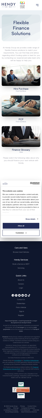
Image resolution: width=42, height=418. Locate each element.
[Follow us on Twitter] (19, 295)
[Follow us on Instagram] (16, 295)
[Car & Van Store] (22, 5)
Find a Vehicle (21, 307)
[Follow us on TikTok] (29, 295)
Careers (21, 284)
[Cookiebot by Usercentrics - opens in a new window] (30, 183)
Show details (30, 219)
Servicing (21, 268)
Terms (8, 408)
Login (21, 288)
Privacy (22, 406)
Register (21, 315)
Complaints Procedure (11, 410)
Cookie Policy (32, 406)
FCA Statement (25, 410)
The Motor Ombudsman (31, 360)
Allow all (21, 226)
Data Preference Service (29, 412)
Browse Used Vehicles (21, 252)
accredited (17, 360)
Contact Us (21, 299)
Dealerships (21, 303)
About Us (21, 280)
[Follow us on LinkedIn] (22, 295)
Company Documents (28, 408)
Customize (20, 233)
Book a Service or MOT (21, 264)
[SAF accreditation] (21, 384)
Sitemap (16, 408)
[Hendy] (9, 5)
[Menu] (37, 5)
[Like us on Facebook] (13, 295)
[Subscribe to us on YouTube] (26, 295)
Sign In (21, 311)
